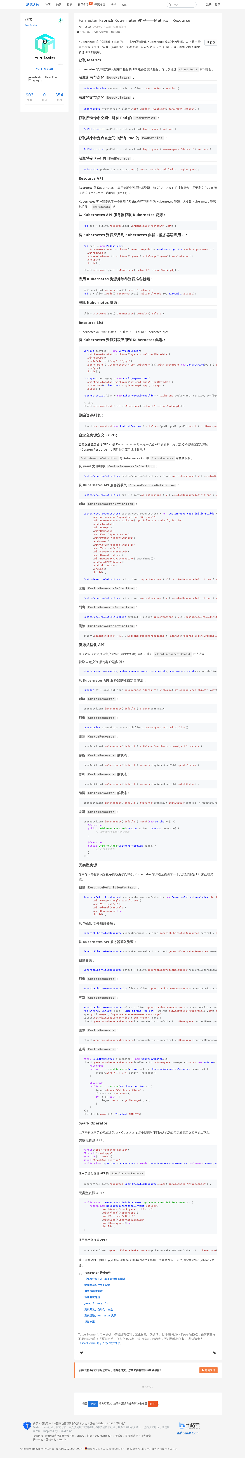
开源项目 (99, 4)
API (111, 1423)
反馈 (92, 1423)
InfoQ (80, 1435)
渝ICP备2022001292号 (68, 1448)
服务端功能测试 (93, 1291)
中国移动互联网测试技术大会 (70, 1423)
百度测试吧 (131, 1435)
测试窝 (119, 1435)
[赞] (81, 1352)
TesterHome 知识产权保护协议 (99, 1343)
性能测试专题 (92, 1297)
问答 (59, 4)
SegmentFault (103, 1435)
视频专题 (89, 1321)
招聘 (69, 4)
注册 (208, 4)
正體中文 (51, 1439)
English (63, 1439)
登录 (217, 4)
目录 (212, 42)
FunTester (31, 25)
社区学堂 (85, 4)
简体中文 (38, 1439)
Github (101, 1423)
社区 (48, 4)
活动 (113, 4)
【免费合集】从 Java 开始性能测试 (104, 1278)
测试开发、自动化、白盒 (98, 1309)
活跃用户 (46, 1423)
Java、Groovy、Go (96, 1303)
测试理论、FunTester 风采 (100, 1315)
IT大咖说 (146, 1435)
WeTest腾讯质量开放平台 (60, 1435)
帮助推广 (121, 1423)
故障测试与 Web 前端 (97, 1285)
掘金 (89, 1435)
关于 (35, 1423)
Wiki (124, 4)
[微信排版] (214, 1352)
